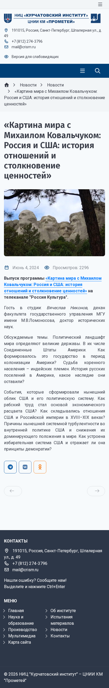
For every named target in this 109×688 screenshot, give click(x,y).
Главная (16, 610)
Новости (59, 629)
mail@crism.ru (24, 47)
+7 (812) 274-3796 (27, 41)
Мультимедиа (21, 635)
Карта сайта (19, 642)
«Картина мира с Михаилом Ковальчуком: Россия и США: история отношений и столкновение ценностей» (53, 284)
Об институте (63, 610)
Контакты (60, 635)
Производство (22, 629)
